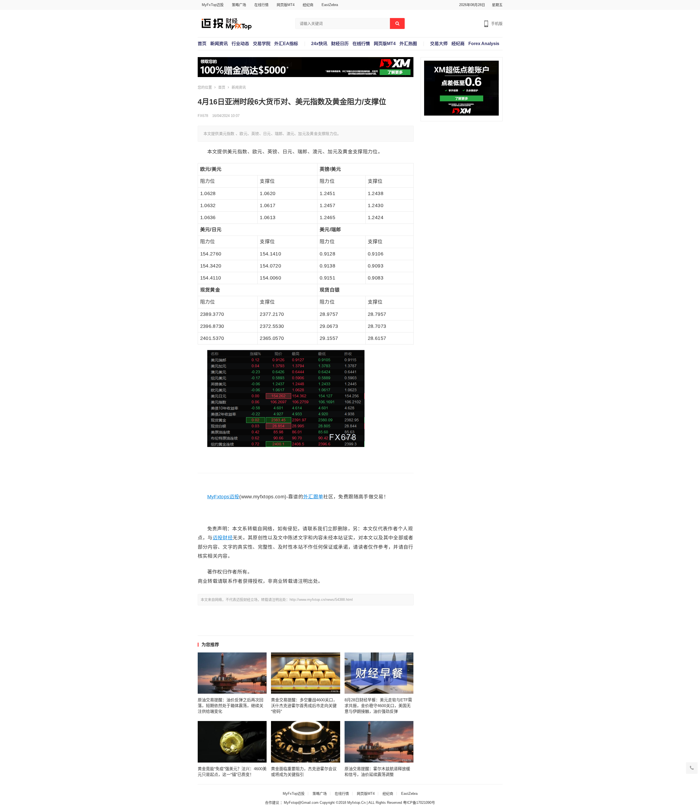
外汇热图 (408, 44)
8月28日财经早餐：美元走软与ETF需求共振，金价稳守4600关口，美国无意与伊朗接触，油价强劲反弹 (378, 706)
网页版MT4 (285, 5)
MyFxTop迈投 (213, 5)
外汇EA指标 (286, 44)
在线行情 (261, 5)
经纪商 (308, 5)
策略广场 (239, 5)
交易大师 (439, 44)
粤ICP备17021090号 (419, 803)
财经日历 (340, 44)
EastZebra (330, 5)
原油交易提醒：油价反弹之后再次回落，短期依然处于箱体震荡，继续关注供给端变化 (230, 706)
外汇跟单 (313, 496)
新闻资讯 (219, 44)
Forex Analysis (483, 44)
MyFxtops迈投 (223, 496)
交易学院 (261, 44)
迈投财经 (223, 537)
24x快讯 (319, 44)
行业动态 (240, 44)
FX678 (203, 116)
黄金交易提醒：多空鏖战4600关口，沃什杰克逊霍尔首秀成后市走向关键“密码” (304, 706)
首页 (202, 44)
